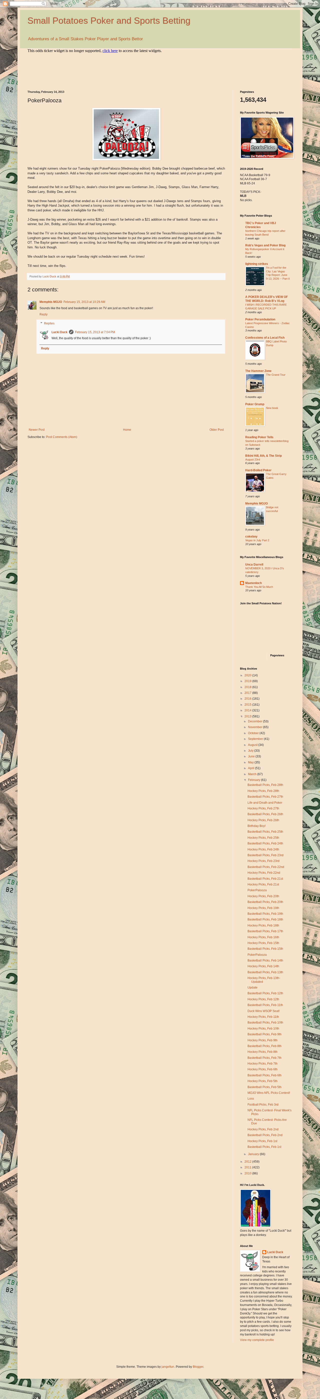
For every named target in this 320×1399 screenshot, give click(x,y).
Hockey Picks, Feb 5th (263, 1081)
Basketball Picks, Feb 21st (265, 878)
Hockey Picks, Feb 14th (263, 966)
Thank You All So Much (259, 586)
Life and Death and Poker (265, 802)
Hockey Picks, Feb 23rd (264, 861)
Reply (44, 314)
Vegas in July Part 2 (257, 540)
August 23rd (252, 459)
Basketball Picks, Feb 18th (265, 919)
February (254, 780)
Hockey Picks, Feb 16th (263, 937)
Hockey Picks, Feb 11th (263, 1017)
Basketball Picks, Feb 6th (265, 1075)
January (254, 1154)
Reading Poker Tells (259, 437)
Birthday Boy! (257, 826)
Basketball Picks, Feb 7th (265, 1058)
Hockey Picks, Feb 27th (263, 808)
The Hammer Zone (258, 371)
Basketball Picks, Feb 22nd (266, 867)
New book (272, 407)
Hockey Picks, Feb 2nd (263, 1129)
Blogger (198, 1366)
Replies (49, 323)
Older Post (217, 429)
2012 (248, 1161)
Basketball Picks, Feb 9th (265, 1034)
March (252, 774)
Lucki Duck (60, 332)
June (252, 756)
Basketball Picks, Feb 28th (265, 785)
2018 (248, 687)
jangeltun (168, 1366)
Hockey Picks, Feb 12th (263, 999)
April (251, 768)
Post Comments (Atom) (61, 437)
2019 (248, 681)
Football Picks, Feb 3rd (263, 1104)
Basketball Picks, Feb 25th (265, 831)
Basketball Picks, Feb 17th (265, 931)
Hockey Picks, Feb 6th (263, 1069)
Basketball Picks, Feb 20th (265, 902)
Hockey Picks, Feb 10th (263, 1028)
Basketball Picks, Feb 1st (264, 1147)
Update (253, 987)
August (253, 745)
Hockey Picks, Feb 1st (262, 1141)
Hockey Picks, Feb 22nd (264, 872)
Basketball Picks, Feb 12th (265, 993)
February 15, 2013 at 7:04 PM (95, 332)
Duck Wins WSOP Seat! (264, 1011)
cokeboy (251, 536)
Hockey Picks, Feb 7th (263, 1063)
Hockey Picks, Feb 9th (263, 1040)
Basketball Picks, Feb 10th (265, 1022)
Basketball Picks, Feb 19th (265, 913)
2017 (248, 693)
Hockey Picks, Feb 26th (263, 820)
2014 (248, 710)
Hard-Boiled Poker (258, 470)
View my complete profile (257, 1340)
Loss (251, 1098)
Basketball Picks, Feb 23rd (266, 855)
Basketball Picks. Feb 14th (265, 960)
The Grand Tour (276, 374)
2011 (248, 1167)
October (254, 733)
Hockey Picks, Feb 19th (263, 908)
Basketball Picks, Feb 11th (265, 1005)
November (255, 727)
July (251, 750)
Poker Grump (254, 404)
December (255, 721)
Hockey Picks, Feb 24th (263, 849)
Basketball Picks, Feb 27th (265, 796)
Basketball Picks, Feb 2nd (265, 1135)
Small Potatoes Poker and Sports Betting (109, 21)
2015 (248, 704)
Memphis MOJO (51, 302)
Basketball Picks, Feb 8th (265, 1046)
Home (127, 429)
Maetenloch (253, 583)
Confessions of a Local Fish (264, 337)
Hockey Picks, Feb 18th (263, 925)
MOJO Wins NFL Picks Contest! (269, 1093)
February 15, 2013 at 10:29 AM (84, 302)
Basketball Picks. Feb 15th (265, 949)
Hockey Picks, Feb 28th (263, 791)
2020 (248, 675)
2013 (248, 716)
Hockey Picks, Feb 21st (263, 884)
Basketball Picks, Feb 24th (265, 843)
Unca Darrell (254, 564)
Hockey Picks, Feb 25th (263, 837)
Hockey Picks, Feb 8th (263, 1052)
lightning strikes (256, 264)
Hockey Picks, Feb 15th (263, 943)
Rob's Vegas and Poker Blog (265, 245)
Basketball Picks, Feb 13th (265, 972)
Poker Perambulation (260, 319)
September (256, 739)
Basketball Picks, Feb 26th (265, 814)
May (251, 762)
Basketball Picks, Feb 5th (265, 1087)
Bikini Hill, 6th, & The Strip (263, 455)
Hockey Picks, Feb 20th (263, 896)
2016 (248, 698)
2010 (248, 1173)
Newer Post (36, 429)
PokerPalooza (257, 890)
